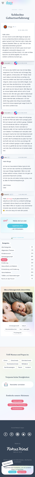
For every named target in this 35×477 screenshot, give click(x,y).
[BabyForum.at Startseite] (9, 3)
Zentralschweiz (26, 360)
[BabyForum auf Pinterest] (11, 434)
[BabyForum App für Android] (29, 434)
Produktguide (17, 332)
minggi (10, 27)
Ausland (28, 367)
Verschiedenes (6, 272)
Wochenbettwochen (11, 329)
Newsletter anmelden (17, 385)
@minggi (9, 198)
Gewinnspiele (17, 401)
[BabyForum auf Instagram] (17, 434)
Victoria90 (7, 63)
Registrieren (22, 472)
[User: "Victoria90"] (2, 63)
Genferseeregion (9, 367)
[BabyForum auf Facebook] (5, 434)
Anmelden (12, 472)
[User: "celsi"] (2, 157)
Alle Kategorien (6, 247)
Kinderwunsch (6, 253)
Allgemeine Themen (8, 250)
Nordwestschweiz (12, 364)
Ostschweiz (14, 360)
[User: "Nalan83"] (2, 194)
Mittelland (25, 364)
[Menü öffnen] (3, 3)
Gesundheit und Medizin (9, 266)
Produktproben (17, 408)
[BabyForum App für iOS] (23, 434)
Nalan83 (6, 194)
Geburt (4, 260)
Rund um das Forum (8, 278)
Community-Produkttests (17, 405)
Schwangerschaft (7, 256)
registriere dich (17, 226)
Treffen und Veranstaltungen (10, 275)
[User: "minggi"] (5, 27)
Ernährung (5, 263)
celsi (5, 157)
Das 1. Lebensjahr (25, 329)
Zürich (6, 360)
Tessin (20, 367)
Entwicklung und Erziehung (10, 269)
